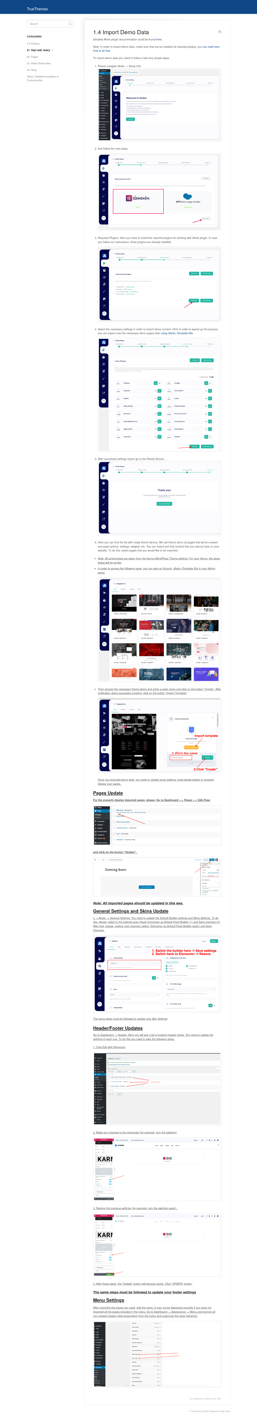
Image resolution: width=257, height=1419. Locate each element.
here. (159, 39)
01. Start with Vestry (39, 50)
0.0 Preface (33, 43)
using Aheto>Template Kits (176, 333)
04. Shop (32, 70)
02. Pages (32, 56)
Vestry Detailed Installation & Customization (43, 78)
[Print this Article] (219, 32)
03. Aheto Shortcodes (39, 63)
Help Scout (225, 1411)
